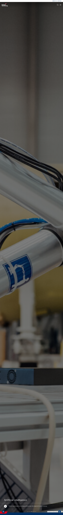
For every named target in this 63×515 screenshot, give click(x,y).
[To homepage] (5, 4)
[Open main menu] (60, 5)
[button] (27, 511)
